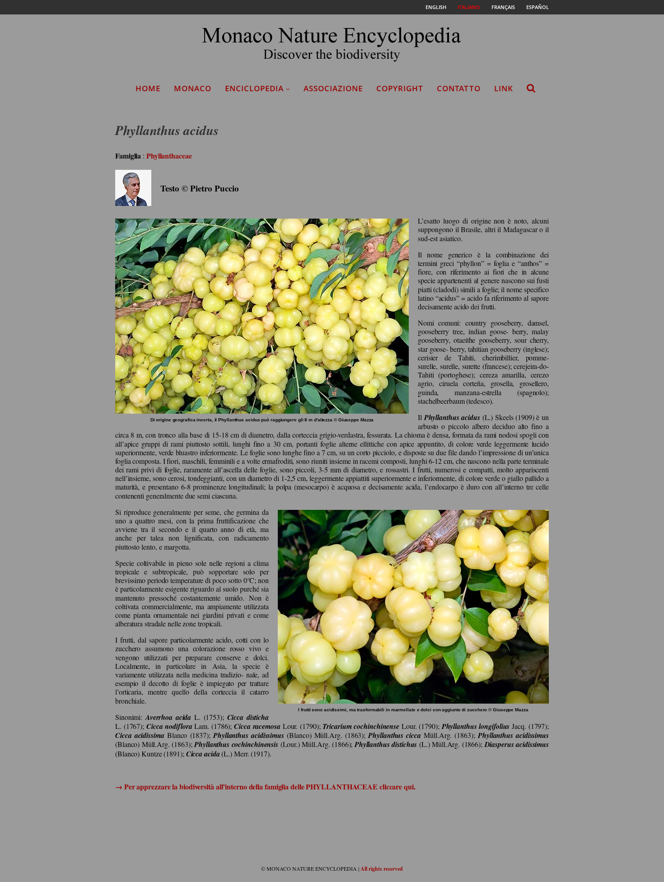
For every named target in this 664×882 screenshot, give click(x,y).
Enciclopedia (254, 88)
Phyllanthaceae (169, 155)
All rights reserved (381, 869)
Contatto (459, 88)
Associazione (333, 88)
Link (503, 88)
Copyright (399, 88)
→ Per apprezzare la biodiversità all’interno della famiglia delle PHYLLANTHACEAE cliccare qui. (265, 786)
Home (148, 88)
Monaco (192, 88)
